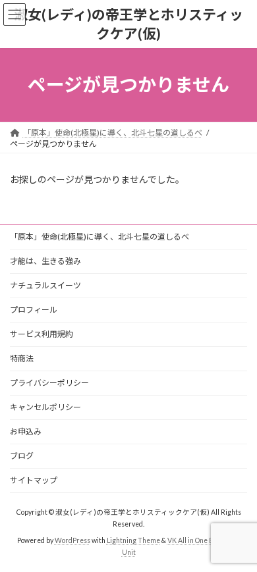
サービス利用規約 (41, 334)
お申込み (26, 431)
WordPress (72, 540)
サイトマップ (33, 480)
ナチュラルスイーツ (45, 285)
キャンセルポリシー (45, 407)
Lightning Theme (133, 540)
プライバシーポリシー (49, 383)
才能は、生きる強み (45, 261)
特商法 (22, 358)
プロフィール (33, 310)
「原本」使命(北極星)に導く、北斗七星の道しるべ (99, 237)
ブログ (22, 456)
